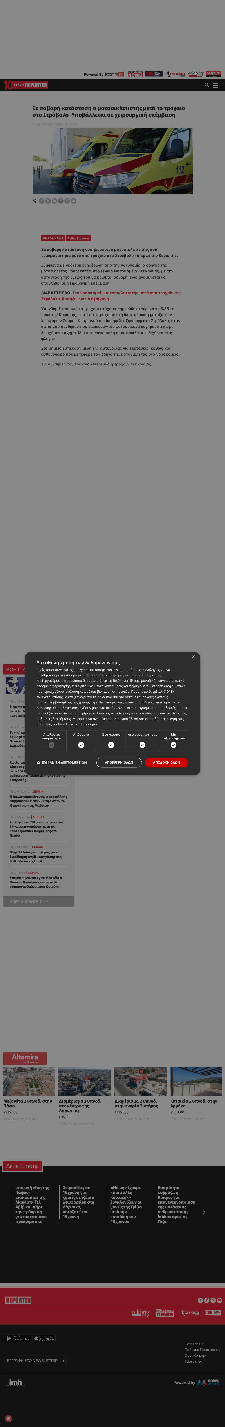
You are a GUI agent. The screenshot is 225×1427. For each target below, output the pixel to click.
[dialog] (112, 713)
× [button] (193, 657)
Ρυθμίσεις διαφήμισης (54, 718)
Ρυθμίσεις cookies (50, 724)
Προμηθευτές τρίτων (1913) (152, 691)
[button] (62, 762)
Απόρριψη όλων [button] (119, 762)
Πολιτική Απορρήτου (82, 724)
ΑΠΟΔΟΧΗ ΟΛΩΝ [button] (166, 762)
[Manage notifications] (8, 1418)
